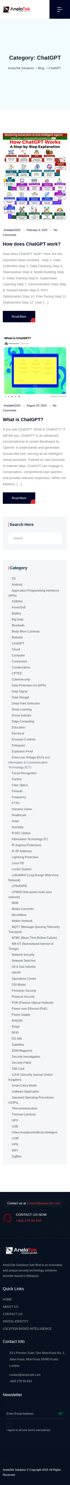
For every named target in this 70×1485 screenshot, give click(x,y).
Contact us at (33, 1203)
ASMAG (17, 601)
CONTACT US (12, 1314)
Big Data (17, 619)
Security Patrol (21, 1062)
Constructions (21, 667)
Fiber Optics (20, 785)
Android (17, 584)
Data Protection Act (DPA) (29, 685)
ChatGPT (18, 643)
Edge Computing (23, 721)
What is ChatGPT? (23, 419)
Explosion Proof (22, 751)
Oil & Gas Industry (24, 966)
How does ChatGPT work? (32, 244)
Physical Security (23, 996)
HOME (7, 1299)
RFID (15, 1032)
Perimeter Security (24, 990)
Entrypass (18, 745)
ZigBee (16, 1156)
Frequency (19, 797)
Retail (16, 1026)
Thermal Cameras (24, 1114)
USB (15, 1126)
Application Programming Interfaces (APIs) (33, 593)
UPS (15, 1120)
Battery (16, 613)
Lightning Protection (25, 857)
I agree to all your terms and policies (28, 1430)
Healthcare (19, 815)
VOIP (15, 1138)
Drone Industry (21, 715)
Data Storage (20, 697)
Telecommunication (25, 1108)
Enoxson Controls (23, 739)
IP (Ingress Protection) (26, 845)
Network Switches (24, 960)
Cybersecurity (21, 679)
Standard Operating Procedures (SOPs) (31, 1100)
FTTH (16, 803)
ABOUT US (10, 1306)
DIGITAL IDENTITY (16, 1321)
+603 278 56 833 (28, 1220)
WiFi (15, 1150)
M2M (15, 902)
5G (14, 578)
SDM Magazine (22, 1050)
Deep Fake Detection (26, 703)
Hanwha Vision (22, 809)
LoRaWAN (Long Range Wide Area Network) (33, 878)
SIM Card (18, 1068)
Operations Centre (24, 978)
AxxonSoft (18, 607)
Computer (18, 655)
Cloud (16, 649)
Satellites (18, 1044)
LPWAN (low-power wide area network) (30, 894)
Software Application (25, 1091)
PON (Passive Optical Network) (32, 1002)
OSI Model (19, 984)
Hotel (15, 821)
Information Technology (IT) (30, 839)
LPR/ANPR (19, 886)
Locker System (21, 869)
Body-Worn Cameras (26, 631)
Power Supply (21, 1014)
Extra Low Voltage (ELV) (28, 757)
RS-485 (17, 1038)
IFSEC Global (21, 833)
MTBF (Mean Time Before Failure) (34, 937)
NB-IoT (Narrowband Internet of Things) (30, 946)
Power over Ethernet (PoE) (29, 1008)
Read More (19, 316)
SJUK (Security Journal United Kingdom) (30, 1077)
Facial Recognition (24, 773)
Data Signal (19, 691)
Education (18, 727)
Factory (17, 779)
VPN (15, 1144)
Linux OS (18, 863)
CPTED (17, 673)
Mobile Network (22, 920)
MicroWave (19, 914)
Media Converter (23, 908)
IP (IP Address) (22, 851)
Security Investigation (26, 1056)
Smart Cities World (24, 1085)
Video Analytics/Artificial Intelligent (34, 1132)
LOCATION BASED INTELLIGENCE (27, 1328)
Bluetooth (18, 625)
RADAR (17, 1020)
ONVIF (16, 972)
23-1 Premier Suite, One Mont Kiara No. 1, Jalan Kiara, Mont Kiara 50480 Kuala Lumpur (37, 1359)
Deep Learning (22, 709)
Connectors (19, 661)
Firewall (17, 791)
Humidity (18, 827)
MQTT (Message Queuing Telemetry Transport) (34, 929)
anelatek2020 (12, 230)
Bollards (17, 637)
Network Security (23, 954)
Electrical (18, 733)
